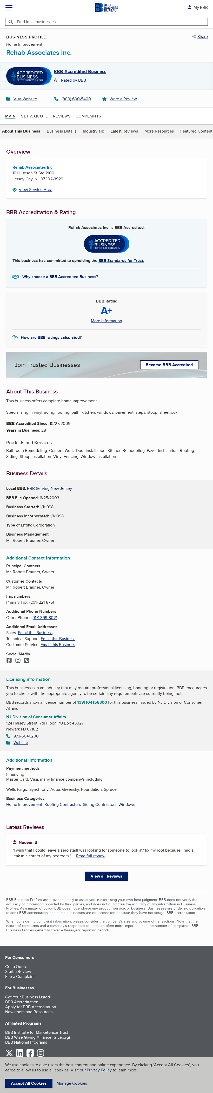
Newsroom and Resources (28, 1012)
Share (202, 37)
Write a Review (123, 98)
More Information (106, 321)
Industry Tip (93, 131)
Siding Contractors (99, 804)
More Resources (159, 131)
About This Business (21, 131)
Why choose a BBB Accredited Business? (60, 277)
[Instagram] (18, 660)
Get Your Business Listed (27, 997)
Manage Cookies (72, 1083)
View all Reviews (107, 876)
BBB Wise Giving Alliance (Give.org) (37, 1037)
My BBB (201, 7)
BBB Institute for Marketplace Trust (36, 1032)
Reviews (61, 116)
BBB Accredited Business (80, 72)
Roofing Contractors (62, 804)
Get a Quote (34, 116)
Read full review (90, 856)
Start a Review (18, 972)
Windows (126, 804)
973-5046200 (26, 736)
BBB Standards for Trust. (121, 261)
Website (21, 742)
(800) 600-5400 (76, 98)
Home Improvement (24, 804)
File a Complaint (20, 976)
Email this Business (35, 633)
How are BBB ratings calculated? (51, 337)
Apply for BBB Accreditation (30, 1007)
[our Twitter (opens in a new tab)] (9, 1056)
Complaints (88, 116)
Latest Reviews (124, 131)
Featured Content (196, 131)
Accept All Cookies (29, 1083)
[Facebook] (9, 660)
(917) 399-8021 (44, 618)
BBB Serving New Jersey (49, 488)
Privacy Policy (99, 1070)
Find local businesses (36, 22)
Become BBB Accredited (169, 365)
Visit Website (25, 98)
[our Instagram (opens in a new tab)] (40, 1056)
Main (10, 116)
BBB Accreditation (21, 1002)
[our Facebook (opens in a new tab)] (30, 1056)
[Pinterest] (27, 660)
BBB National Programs (26, 1042)
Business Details (61, 131)
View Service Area (35, 189)
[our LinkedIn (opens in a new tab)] (20, 1056)
